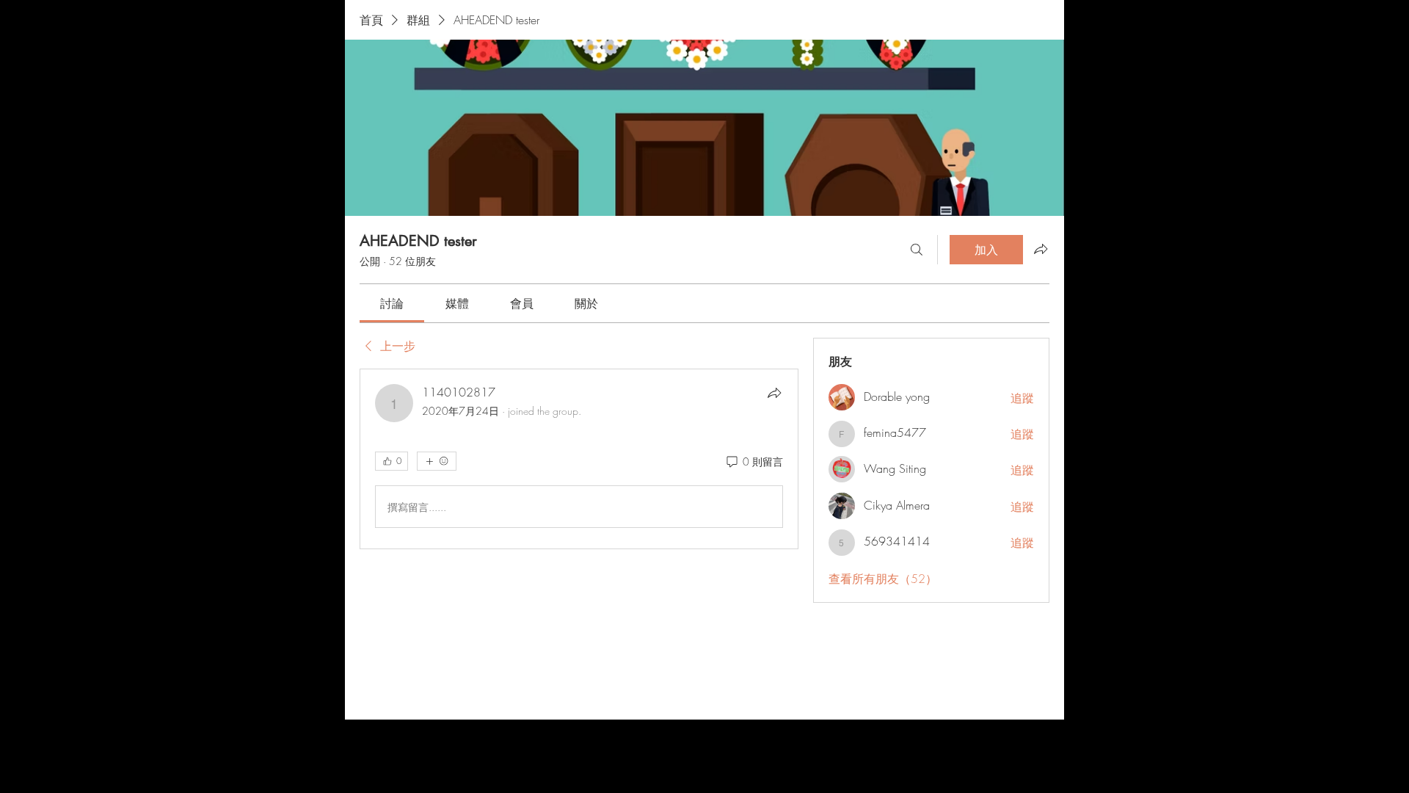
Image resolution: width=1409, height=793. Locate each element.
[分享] (774, 393)
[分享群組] (1040, 249)
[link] (392, 303)
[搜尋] (916, 249)
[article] (579, 459)
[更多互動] (436, 461)
